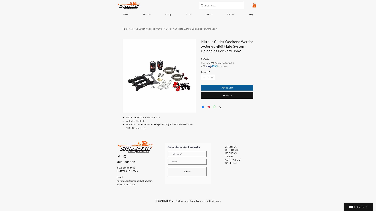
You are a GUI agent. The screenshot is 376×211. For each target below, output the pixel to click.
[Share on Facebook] (203, 107)
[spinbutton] (208, 77)
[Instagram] (124, 156)
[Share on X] (220, 107)
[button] (254, 5)
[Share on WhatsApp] (214, 107)
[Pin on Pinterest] (208, 107)
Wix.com (216, 201)
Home (126, 28)
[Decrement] (203, 77)
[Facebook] (118, 156)
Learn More (222, 66)
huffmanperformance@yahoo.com (134, 180)
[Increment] (212, 77)
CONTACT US (232, 159)
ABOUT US (231, 146)
